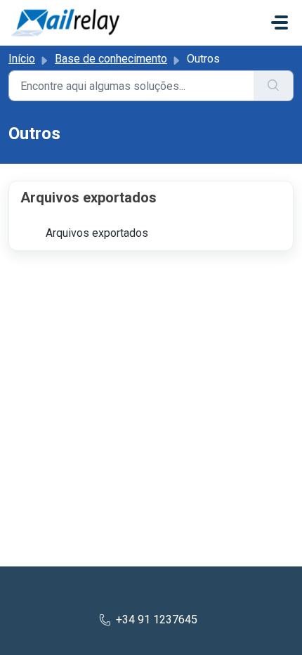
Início (21, 58)
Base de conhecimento (111, 58)
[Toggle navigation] (279, 22)
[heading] (151, 197)
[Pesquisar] (274, 85)
